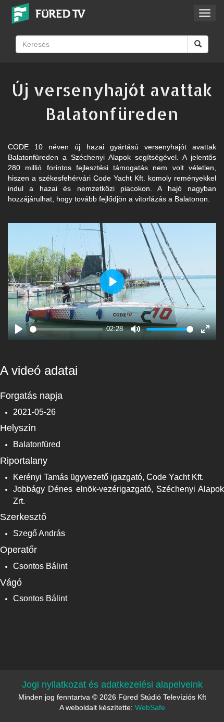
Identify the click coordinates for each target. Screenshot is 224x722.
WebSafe (150, 707)
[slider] (66, 329)
